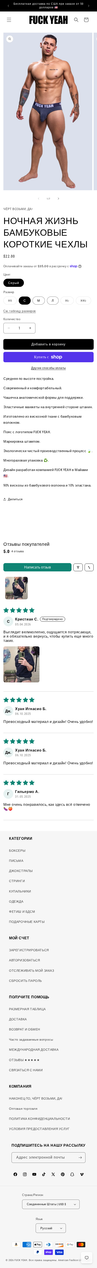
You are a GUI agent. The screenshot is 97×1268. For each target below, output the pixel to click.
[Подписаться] (80, 1157)
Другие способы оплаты (48, 368)
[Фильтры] (78, 567)
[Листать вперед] (58, 199)
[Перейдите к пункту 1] (16, 588)
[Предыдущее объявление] (8, 6)
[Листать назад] (39, 199)
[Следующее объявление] (89, 6)
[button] (9, 20)
